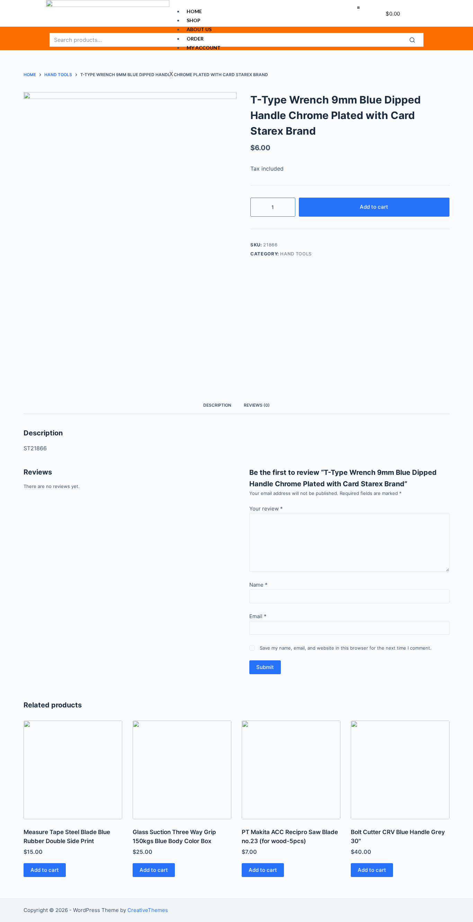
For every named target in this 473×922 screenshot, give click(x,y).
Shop (193, 20)
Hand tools (296, 253)
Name (258, 584)
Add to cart (374, 207)
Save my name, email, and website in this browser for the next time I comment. (345, 648)
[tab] (217, 405)
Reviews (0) (257, 405)
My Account (204, 48)
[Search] (416, 40)
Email (258, 616)
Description (217, 405)
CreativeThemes (147, 910)
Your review (266, 508)
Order (195, 39)
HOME (194, 11)
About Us (199, 29)
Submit (265, 667)
